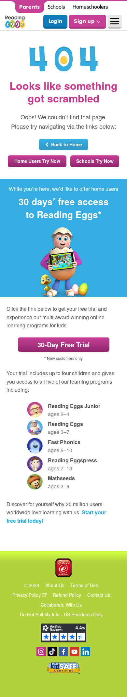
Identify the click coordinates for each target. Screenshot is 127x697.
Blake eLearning (63, 568)
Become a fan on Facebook (63, 651)
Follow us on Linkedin (85, 651)
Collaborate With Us (61, 604)
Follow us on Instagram (41, 651)
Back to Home (65, 144)
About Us (54, 585)
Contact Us (98, 595)
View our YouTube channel (74, 651)
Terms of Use (84, 585)
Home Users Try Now (37, 161)
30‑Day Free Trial (63, 344)
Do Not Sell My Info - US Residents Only (61, 614)
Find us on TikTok (52, 651)
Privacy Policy (27, 595)
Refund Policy (67, 595)
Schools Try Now (95, 161)
